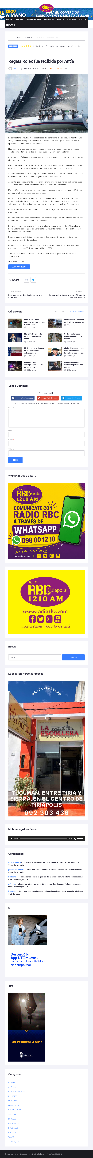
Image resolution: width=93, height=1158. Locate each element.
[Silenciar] (75, 839)
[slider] (80, 838)
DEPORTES (13, 46)
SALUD (11, 1137)
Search (73, 657)
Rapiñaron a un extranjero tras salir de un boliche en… (33, 364)
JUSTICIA (60, 20)
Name (10, 430)
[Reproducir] (11, 839)
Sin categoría (13, 1142)
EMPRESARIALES (15, 1105)
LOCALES (19, 20)
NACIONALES (49, 20)
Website (11, 449)
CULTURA (12, 1087)
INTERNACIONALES (16, 1110)
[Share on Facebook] (26, 280)
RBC (15, 68)
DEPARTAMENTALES (33, 20)
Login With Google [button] (50, 398)
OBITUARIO (10, 25)
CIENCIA (11, 1083)
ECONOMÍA (12, 1101)
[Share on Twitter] (33, 280)
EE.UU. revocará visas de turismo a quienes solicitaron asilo (34, 350)
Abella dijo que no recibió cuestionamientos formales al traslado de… (74, 350)
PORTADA (9, 20)
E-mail (11, 440)
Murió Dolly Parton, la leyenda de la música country (33, 336)
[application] (46, 838)
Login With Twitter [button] (74, 398)
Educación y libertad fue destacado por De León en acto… (73, 364)
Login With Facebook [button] (24, 398)
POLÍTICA (82, 20)
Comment (11, 407)
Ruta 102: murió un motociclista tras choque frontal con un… (34, 322)
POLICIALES (71, 20)
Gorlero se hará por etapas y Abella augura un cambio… (74, 336)
